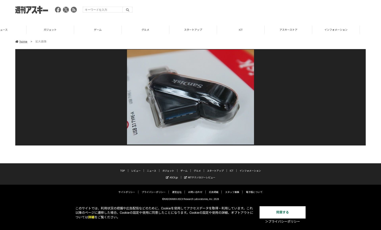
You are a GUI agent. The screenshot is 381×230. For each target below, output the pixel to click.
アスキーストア (262, 29)
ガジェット (23, 29)
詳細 (91, 217)
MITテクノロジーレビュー (201, 177)
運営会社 (177, 192)
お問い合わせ (195, 192)
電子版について (254, 192)
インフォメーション (309, 29)
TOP (357, 29)
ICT (214, 29)
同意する (282, 212)
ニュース (151, 170)
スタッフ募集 (232, 192)
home (23, 41)
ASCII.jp (174, 177)
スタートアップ (167, 29)
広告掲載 (213, 192)
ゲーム (71, 29)
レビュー (136, 170)
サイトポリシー (126, 192)
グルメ (119, 29)
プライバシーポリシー (153, 192)
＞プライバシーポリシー (282, 221)
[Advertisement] (293, 11)
